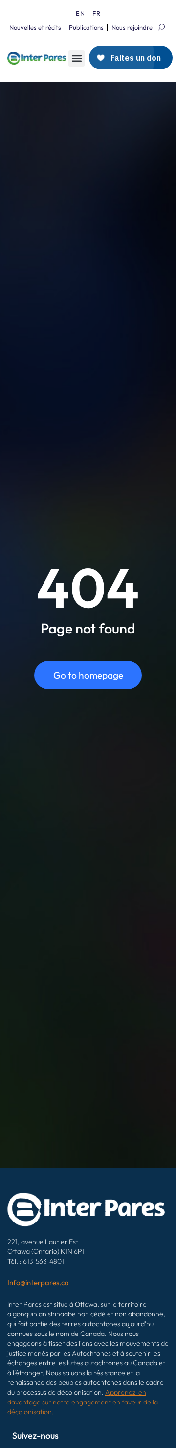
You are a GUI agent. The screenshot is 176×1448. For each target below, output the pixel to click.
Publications (86, 27)
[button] (76, 58)
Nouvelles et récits (35, 27)
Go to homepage (88, 675)
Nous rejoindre (132, 27)
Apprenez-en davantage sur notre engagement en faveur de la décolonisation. (82, 1402)
